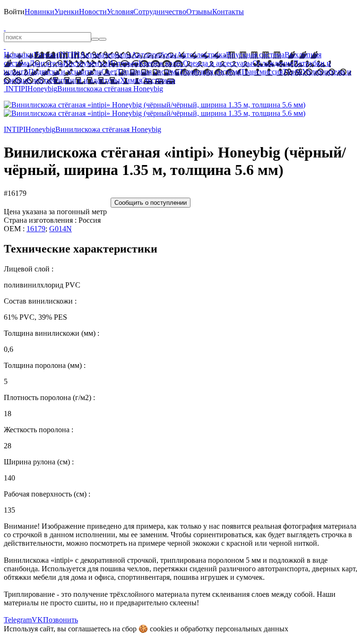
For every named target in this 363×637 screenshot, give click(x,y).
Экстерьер (158, 80)
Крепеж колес (160, 63)
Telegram (18, 620)
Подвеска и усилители (64, 72)
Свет (109, 72)
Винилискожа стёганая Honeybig (110, 89)
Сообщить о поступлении (150, 202)
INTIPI (69, 55)
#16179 (15, 193)
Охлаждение (272, 63)
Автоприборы (154, 55)
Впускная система (255, 55)
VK (37, 620)
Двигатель (46, 63)
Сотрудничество (159, 12)
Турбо (292, 72)
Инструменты (85, 63)
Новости (93, 12)
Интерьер (123, 63)
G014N (60, 229)
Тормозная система (210, 72)
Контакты (228, 12)
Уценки (66, 12)
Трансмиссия (262, 72)
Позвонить (60, 620)
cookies (161, 629)
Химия (131, 80)
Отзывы (199, 12)
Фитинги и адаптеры (86, 80)
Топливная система (148, 72)
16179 (35, 229)
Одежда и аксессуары (217, 63)
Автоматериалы (105, 55)
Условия (120, 12)
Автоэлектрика (201, 55)
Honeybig (42, 89)
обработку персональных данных (234, 629)
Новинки (39, 12)
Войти (14, 12)
